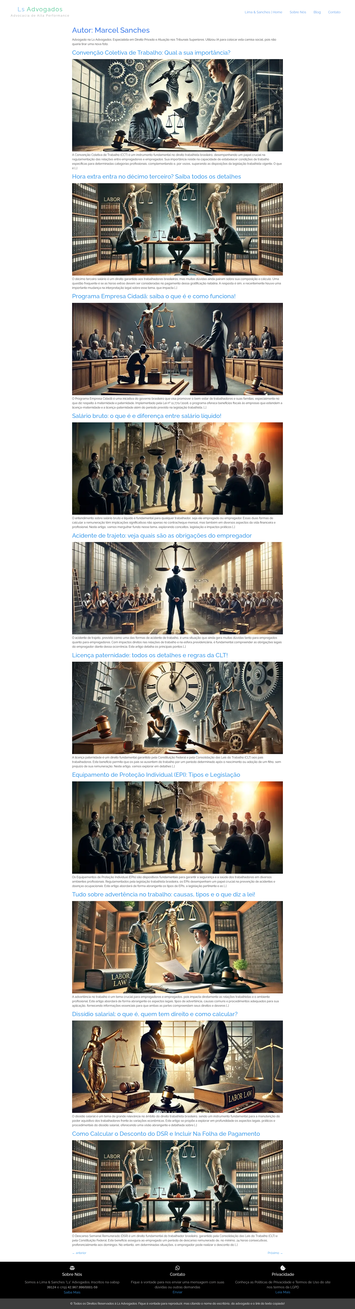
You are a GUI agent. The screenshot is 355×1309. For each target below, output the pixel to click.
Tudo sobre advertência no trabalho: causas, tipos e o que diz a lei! (163, 894)
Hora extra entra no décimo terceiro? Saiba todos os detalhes (156, 176)
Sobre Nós (298, 12)
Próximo (275, 1253)
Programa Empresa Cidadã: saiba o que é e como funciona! (154, 296)
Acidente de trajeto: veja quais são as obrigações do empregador (162, 535)
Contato (334, 12)
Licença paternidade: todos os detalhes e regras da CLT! (150, 655)
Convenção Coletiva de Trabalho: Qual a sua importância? (151, 52)
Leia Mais (282, 1292)
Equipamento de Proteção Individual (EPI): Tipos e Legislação (156, 774)
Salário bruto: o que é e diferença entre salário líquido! (146, 415)
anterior (79, 1253)
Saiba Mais (72, 1292)
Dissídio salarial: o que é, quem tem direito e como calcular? (155, 1014)
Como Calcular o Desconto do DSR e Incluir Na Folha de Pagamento (166, 1133)
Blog (317, 12)
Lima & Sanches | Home (263, 12)
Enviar (177, 1292)
